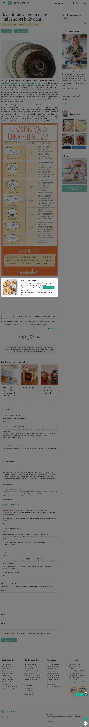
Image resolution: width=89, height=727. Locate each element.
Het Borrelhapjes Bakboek (77, 671)
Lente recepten (29, 688)
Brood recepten (29, 669)
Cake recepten (6, 669)
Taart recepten (6, 684)
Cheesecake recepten (9, 671)
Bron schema (53, 328)
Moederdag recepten (53, 675)
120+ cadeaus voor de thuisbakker (74, 188)
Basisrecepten (6, 664)
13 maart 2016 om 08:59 (14, 415)
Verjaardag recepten (53, 666)
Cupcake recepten (8, 673)
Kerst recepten (51, 684)
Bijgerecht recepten (30, 664)
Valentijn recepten (52, 669)
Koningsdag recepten (53, 673)
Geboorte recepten (53, 664)
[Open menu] (4, 3)
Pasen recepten (52, 671)
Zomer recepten (29, 690)
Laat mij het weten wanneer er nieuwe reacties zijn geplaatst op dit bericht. (27, 633)
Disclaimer (48, 710)
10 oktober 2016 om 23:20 (15, 459)
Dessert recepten (7, 675)
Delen (8, 31)
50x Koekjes (73, 680)
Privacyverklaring (59, 710)
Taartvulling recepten (8, 688)
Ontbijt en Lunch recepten (32, 675)
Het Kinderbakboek (75, 673)
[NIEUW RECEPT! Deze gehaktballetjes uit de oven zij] (68, 139)
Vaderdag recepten (53, 677)
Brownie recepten (7, 666)
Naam (3, 614)
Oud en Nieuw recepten (54, 686)
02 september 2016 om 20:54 (16, 426)
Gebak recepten (7, 677)
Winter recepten (29, 695)
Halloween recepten (53, 680)
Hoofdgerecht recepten (31, 671)
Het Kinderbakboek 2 (75, 677)
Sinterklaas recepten (53, 682)
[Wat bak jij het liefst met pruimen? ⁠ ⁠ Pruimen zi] (81, 139)
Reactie (4, 590)
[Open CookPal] (86, 694)
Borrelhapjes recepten (31, 666)
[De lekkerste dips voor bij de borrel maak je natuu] (68, 125)
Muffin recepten (7, 682)
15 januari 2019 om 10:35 (15, 489)
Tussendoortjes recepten (10, 686)
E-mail (4, 623)
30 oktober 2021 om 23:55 (15, 553)
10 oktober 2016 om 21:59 (18, 446)
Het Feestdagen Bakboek (77, 675)
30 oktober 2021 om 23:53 (15, 504)
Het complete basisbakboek (77, 682)
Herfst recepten (29, 692)
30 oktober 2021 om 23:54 (15, 528)
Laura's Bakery (18, 3)
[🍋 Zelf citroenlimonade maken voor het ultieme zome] (81, 125)
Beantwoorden (8, 421)
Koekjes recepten (7, 680)
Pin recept (21, 31)
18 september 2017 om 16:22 (20, 470)
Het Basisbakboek (74, 664)
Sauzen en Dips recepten (32, 677)
